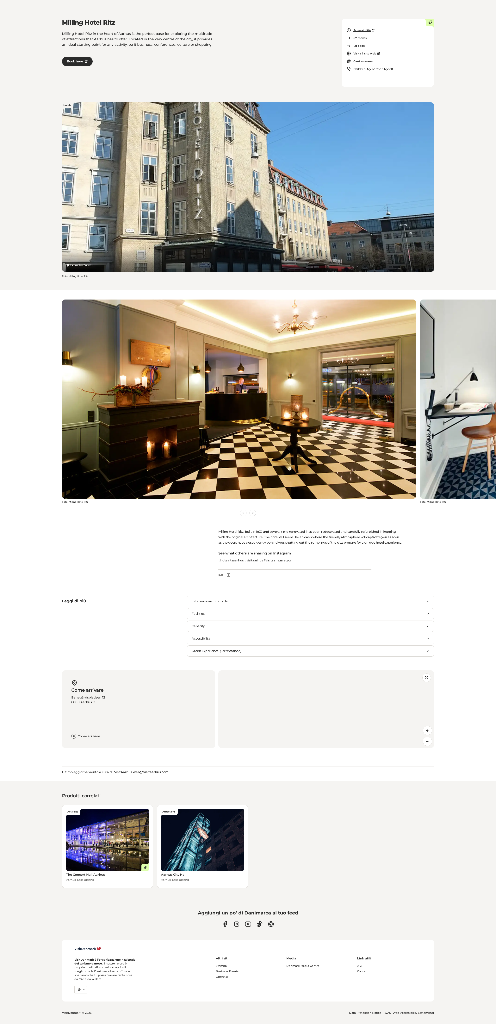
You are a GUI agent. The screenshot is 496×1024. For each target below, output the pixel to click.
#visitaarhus (253, 560)
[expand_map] (426, 677)
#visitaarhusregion (278, 560)
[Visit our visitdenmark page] (248, 924)
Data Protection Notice (365, 1013)
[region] (326, 709)
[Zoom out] (427, 741)
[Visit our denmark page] (225, 924)
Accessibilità (362, 30)
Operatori (222, 976)
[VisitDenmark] (87, 949)
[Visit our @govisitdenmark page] (259, 924)
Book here (75, 61)
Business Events (227, 971)
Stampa (221, 966)
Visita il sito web (364, 53)
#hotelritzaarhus (231, 560)
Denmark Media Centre (302, 966)
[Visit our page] (236, 924)
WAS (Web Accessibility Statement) (409, 1013)
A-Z (359, 966)
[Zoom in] (427, 730)
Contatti (363, 971)
